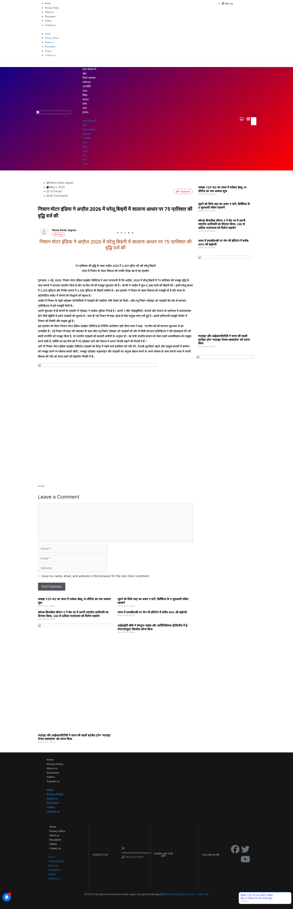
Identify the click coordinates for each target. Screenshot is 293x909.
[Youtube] (245, 859)
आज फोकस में (89, 69)
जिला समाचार (89, 77)
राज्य (85, 90)
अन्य (85, 108)
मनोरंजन (87, 82)
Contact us (50, 25)
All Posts (58, 234)
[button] (254, 115)
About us (49, 12)
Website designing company (179, 894)
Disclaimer (50, 16)
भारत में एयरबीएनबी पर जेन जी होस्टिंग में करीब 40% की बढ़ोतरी (152, 612)
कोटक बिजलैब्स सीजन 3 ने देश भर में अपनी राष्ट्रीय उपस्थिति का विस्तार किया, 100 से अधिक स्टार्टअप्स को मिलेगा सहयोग (221, 224)
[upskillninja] (225, 357)
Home (48, 3)
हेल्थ (85, 103)
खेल (84, 73)
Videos (48, 20)
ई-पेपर (86, 112)
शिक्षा (85, 95)
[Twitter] (245, 849)
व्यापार (86, 99)
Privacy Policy (52, 8)
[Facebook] (235, 849)
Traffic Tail (203, 894)
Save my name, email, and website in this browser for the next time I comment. (96, 576)
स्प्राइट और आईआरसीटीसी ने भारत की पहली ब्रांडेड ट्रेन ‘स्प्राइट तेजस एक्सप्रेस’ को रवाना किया (224, 339)
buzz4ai (41, 486)
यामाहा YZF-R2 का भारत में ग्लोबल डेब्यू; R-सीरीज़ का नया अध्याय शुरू (222, 189)
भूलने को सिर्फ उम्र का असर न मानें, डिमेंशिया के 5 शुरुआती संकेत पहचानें (224, 205)
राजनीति (87, 86)
